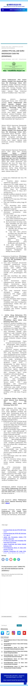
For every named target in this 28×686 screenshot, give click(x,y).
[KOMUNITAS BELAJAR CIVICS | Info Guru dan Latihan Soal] (14, 5)
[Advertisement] (14, 28)
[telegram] (18, 559)
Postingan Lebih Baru (6, 616)
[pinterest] (10, 559)
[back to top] (25, 683)
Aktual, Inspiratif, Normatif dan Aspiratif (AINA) (14, 680)
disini (7, 503)
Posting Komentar (22, 59)
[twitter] (6, 559)
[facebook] (3, 559)
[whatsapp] (14, 559)
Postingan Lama (22, 616)
